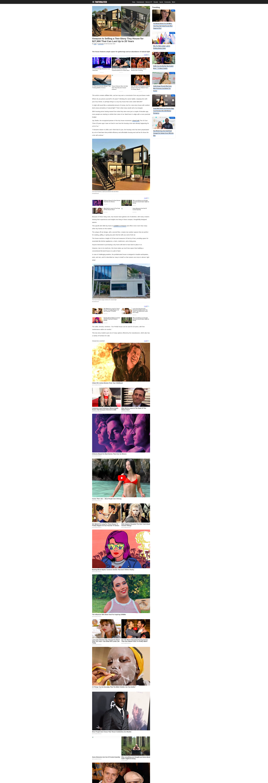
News (133, 2)
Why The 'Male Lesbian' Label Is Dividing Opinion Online (161, 47)
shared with (135, 120)
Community (167, 2)
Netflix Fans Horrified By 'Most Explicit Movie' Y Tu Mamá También (163, 67)
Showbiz (156, 2)
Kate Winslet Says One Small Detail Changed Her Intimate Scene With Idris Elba (163, 133)
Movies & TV (149, 2)
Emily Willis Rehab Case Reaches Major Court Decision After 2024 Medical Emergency (163, 111)
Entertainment (140, 2)
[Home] (101, 2)
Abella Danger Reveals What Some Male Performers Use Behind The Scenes (162, 88)
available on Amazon (119, 226)
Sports (161, 2)
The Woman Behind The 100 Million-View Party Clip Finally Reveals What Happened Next (162, 26)
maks (95, 43)
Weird (173, 2)
